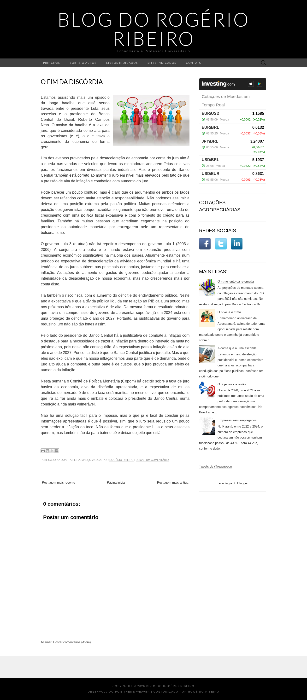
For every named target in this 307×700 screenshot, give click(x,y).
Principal (51, 62)
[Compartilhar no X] (52, 450)
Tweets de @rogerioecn (215, 466)
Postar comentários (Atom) (72, 642)
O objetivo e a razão (232, 384)
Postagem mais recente (58, 482)
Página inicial (116, 482)
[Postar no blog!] (47, 450)
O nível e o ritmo (229, 312)
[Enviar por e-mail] (43, 450)
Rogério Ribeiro (121, 459)
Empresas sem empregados (237, 420)
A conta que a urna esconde (237, 348)
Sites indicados (162, 62)
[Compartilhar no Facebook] (56, 450)
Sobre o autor (83, 62)
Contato (194, 62)
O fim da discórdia (72, 82)
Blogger (242, 483)
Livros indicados (122, 62)
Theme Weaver (137, 691)
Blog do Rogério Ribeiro (154, 29)
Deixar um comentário (152, 459)
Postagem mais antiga (172, 482)
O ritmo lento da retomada (236, 281)
